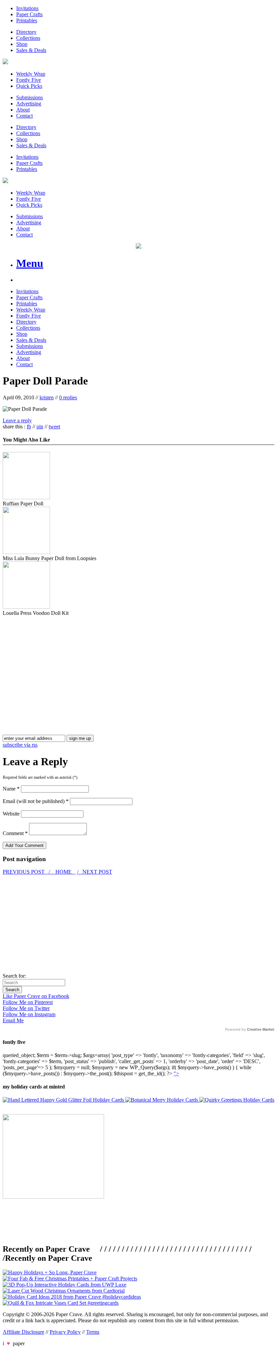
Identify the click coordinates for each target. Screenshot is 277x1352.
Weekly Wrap (30, 74)
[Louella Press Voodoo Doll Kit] (26, 607)
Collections (28, 38)
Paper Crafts (29, 14)
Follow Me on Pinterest (28, 1002)
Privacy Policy (65, 1332)
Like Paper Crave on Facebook (36, 996)
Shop (21, 44)
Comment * (15, 833)
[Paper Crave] (5, 62)
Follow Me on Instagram (29, 1014)
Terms (92, 1332)
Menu (29, 263)
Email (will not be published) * (36, 801)
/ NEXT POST (94, 872)
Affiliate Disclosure (23, 1332)
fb (29, 426)
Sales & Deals (31, 50)
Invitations (27, 8)
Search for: (14, 976)
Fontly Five (28, 80)
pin (39, 426)
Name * (11, 789)
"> (176, 1073)
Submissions (29, 97)
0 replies (68, 397)
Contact (24, 116)
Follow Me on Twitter (26, 1008)
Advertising (28, 103)
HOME (63, 872)
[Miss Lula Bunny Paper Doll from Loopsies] (26, 552)
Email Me (13, 1020)
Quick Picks (29, 86)
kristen (47, 397)
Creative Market (260, 1029)
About (23, 109)
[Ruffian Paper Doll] (26, 497)
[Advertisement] (59, 663)
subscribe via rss (20, 745)
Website (11, 814)
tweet (54, 426)
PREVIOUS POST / (27, 872)
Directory (26, 32)
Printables (26, 20)
